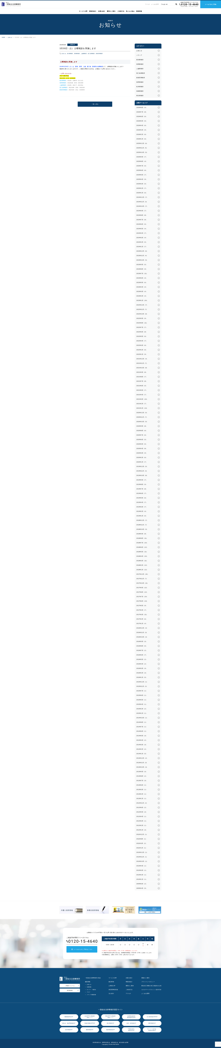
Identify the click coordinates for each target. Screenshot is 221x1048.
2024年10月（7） (142, 206)
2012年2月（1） (141, 825)
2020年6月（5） (141, 439)
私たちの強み (130, 11)
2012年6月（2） (141, 807)
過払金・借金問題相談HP (68, 1023)
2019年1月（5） (141, 516)
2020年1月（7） (141, 462)
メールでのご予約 (210, 4)
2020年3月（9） (141, 453)
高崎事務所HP (89, 1029)
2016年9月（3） (141, 641)
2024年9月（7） (141, 210)
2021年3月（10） (142, 399)
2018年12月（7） (142, 520)
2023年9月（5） (141, 264)
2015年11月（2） (142, 686)
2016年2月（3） (141, 673)
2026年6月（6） (141, 116)
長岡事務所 (77, 53)
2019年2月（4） (141, 511)
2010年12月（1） (142, 852)
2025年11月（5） (142, 148)
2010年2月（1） (141, 875)
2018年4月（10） (142, 556)
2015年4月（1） (141, 704)
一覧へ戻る (95, 104)
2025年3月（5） (141, 183)
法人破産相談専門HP (152, 1016)
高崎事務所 (140, 91)
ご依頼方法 (120, 11)
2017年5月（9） (141, 605)
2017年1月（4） (141, 623)
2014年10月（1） (142, 717)
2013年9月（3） (141, 771)
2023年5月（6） (141, 282)
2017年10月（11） (142, 583)
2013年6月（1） (141, 785)
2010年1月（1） (141, 879)
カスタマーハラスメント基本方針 (151, 989)
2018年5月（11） (142, 551)
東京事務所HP (110, 1023)
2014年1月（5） (141, 753)
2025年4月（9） (141, 179)
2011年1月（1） (141, 848)
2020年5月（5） (141, 444)
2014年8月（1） (141, 722)
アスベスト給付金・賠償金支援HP (152, 1029)
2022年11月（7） (142, 309)
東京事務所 (140, 95)
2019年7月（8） (141, 489)
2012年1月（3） (141, 830)
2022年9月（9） (141, 318)
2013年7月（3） (141, 780)
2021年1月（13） (142, 408)
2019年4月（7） (141, 502)
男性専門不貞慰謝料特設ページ (110, 1016)
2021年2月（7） (141, 403)
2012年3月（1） (141, 821)
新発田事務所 (99, 53)
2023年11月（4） (142, 255)
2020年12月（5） (142, 412)
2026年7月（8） (141, 112)
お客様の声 (112, 985)
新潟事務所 (70, 53)
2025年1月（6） (141, 192)
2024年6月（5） (141, 224)
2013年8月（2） (141, 776)
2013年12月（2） (142, 758)
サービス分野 (83, 11)
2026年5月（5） (141, 121)
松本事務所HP (69, 1029)
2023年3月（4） (141, 291)
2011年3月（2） (141, 843)
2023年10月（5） (142, 260)
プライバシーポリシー (148, 981)
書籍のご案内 (145, 978)
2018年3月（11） (142, 560)
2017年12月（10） (142, 574)
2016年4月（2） (141, 664)
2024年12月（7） (142, 197)
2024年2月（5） (141, 242)
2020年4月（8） (141, 448)
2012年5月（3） (141, 812)
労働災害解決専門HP (89, 1023)
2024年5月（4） (141, 228)
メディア (139, 55)
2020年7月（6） (141, 435)
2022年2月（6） (141, 350)
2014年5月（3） (141, 735)
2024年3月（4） (141, 237)
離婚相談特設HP (69, 1016)
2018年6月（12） (142, 547)
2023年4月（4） (141, 287)
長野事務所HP (152, 1023)
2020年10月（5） (142, 421)
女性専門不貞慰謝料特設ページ (90, 1016)
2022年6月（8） (141, 332)
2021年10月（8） (142, 367)
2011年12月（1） (142, 834)
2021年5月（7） (141, 390)
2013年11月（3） (142, 762)
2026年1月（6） (141, 139)
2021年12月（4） (142, 358)
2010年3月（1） (141, 870)
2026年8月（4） (141, 107)
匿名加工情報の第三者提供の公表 (151, 985)
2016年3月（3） (141, 668)
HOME (3, 37)
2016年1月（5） (141, 677)
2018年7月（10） (142, 542)
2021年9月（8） (141, 372)
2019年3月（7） (141, 507)
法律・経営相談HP (131, 1023)
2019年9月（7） (141, 480)
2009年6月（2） (141, 883)
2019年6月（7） (141, 493)
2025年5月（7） (141, 175)
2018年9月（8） (141, 533)
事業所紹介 (129, 981)
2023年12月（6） (142, 251)
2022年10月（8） (142, 314)
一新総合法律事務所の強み (93, 978)
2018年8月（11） (142, 538)
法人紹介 (111, 993)
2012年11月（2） (142, 803)
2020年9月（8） (141, 426)
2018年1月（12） (142, 569)
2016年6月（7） (141, 655)
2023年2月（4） (141, 296)
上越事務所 (84, 53)
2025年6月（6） (141, 170)
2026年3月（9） (141, 130)
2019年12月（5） (142, 466)
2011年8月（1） (141, 839)
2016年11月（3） (142, 632)
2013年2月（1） (141, 794)
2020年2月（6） (141, 457)
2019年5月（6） (141, 498)
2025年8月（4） (141, 161)
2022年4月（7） (141, 341)
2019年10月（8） (142, 475)
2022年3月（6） (141, 345)
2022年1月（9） (141, 354)
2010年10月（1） (142, 861)
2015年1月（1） (141, 713)
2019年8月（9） (141, 484)
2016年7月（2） (141, 650)
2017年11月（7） (142, 578)
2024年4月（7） (141, 233)
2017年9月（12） (142, 587)
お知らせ (10, 37)
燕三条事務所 (91, 53)
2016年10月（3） (142, 637)
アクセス (147, 4)
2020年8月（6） (141, 430)
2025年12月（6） (142, 143)
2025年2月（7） (141, 188)
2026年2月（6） (141, 134)
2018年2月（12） (142, 565)
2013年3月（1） (141, 789)
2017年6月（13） (142, 601)
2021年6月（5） (141, 385)
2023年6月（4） (141, 278)
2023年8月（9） (141, 269)
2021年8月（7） (141, 376)
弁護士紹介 (101, 11)
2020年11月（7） (142, 417)
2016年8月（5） (141, 646)
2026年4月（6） (141, 125)
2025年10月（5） (142, 152)
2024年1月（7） (141, 246)
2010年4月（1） (141, 866)
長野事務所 (140, 82)
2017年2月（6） (141, 619)
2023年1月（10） (142, 300)
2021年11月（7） (142, 363)
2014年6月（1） (141, 731)
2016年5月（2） (141, 659)
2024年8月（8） (141, 215)
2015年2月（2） (141, 708)
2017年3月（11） (142, 614)
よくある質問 (155, 4)
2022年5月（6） (141, 336)
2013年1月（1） (141, 798)
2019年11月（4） (142, 471)
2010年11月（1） (142, 857)
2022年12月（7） (142, 305)
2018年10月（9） (142, 529)
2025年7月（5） (141, 166)
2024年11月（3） (142, 201)
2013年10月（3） (142, 767)
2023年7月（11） (142, 273)
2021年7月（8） (141, 381)
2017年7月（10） (142, 596)
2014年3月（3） (141, 744)
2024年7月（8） (141, 219)
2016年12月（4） (142, 628)
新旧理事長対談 (113, 989)
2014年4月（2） (141, 740)
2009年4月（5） (141, 888)
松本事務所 (140, 86)
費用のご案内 (111, 11)
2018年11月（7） (142, 525)
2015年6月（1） (141, 695)
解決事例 (111, 981)
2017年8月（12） (142, 592)
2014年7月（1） (141, 726)
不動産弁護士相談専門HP (131, 1029)
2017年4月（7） (141, 610)
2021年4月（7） (141, 394)
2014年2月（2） (141, 749)
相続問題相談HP (110, 1029)
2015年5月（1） (141, 700)
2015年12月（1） (142, 682)
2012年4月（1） (141, 816)
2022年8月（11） (142, 323)
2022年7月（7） (141, 327)
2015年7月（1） (141, 691)
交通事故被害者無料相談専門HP (131, 1016)
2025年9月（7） (141, 157)
